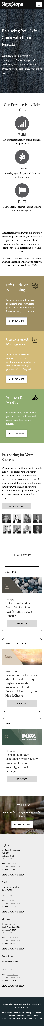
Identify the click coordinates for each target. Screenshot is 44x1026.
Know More (18, 321)
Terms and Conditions (15, 1015)
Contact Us (23, 824)
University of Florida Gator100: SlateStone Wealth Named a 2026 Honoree (19, 609)
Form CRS (37, 1018)
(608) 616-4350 (12, 937)
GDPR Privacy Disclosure (30, 1012)
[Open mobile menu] (39, 5)
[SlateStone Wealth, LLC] (12, 4)
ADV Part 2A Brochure (22, 1018)
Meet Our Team (16, 506)
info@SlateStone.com (10, 859)
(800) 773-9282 (16, 866)
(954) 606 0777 (12, 900)
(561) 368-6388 (12, 974)
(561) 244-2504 (12, 863)
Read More (22, 623)
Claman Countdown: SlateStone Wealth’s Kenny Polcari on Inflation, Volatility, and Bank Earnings (22, 763)
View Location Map (13, 874)
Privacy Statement (10, 1012)
